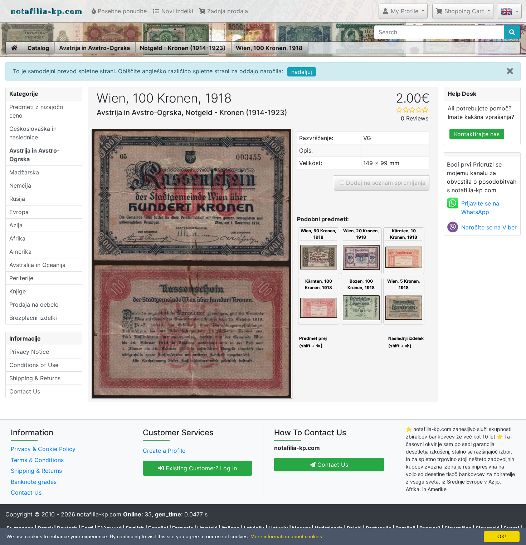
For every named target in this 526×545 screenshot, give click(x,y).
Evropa (19, 211)
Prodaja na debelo (34, 304)
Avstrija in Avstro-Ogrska (94, 47)
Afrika (17, 238)
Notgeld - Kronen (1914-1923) (183, 47)
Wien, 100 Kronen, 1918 (269, 47)
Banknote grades (34, 481)
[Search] (512, 32)
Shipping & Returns (34, 378)
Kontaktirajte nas (477, 134)
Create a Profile (164, 450)
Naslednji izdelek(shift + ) (406, 342)
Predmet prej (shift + (312, 342)
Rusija (17, 198)
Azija (16, 225)
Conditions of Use (33, 364)
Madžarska (24, 172)
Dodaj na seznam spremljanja (384, 182)
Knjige (17, 291)
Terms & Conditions (37, 460)
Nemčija (20, 185)
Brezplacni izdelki (33, 317)
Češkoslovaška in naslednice (33, 133)
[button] (403, 11)
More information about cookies (286, 536)
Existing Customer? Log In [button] (200, 468)
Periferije (21, 278)
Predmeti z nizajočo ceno (36, 111)
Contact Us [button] (332, 464)
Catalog (38, 47)
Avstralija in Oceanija (37, 264)
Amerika (20, 251)
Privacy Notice (29, 351)
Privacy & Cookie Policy (43, 448)
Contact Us (24, 391)
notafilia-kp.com (47, 11)
